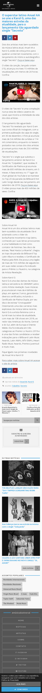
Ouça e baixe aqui (25, 60)
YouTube (22, 671)
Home (21, 620)
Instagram (22, 659)
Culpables (16, 385)
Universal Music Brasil (12, 589)
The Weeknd (8, 603)
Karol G (31, 381)
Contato (21, 646)
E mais (24, 594)
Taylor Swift (8, 598)
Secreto (23, 385)
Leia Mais (21, 684)
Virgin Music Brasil (10, 594)
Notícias (21, 626)
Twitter (22, 665)
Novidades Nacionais (12, 584)
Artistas (21, 633)
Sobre (21, 639)
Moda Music (21, 603)
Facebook (22, 652)
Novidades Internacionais (14, 579)
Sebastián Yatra (23, 598)
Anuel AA (23, 381)
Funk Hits (33, 594)
